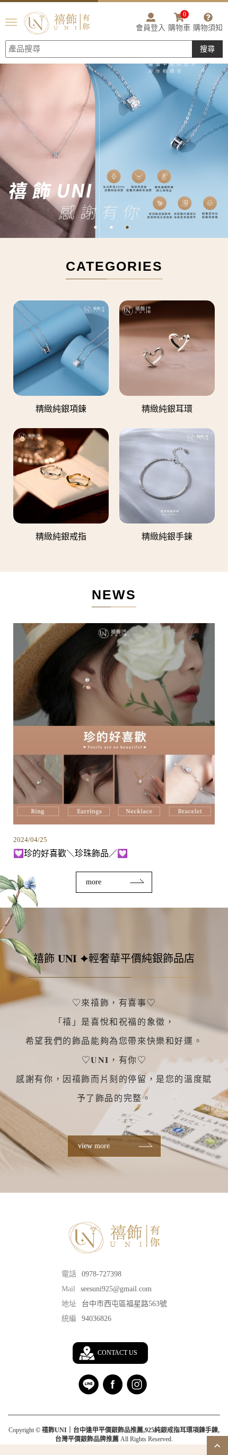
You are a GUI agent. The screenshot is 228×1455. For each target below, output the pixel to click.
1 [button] (103, 227)
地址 (69, 1304)
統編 (69, 1319)
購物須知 (208, 28)
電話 (69, 1274)
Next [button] (222, 139)
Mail (68, 1289)
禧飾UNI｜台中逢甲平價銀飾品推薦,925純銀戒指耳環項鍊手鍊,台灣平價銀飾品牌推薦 (56, 23)
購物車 (179, 22)
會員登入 (150, 28)
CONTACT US (117, 1352)
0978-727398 (101, 1274)
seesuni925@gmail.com (116, 1289)
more (93, 882)
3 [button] (135, 227)
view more (94, 1146)
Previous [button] (5, 139)
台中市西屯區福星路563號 (124, 1304)
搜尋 (207, 49)
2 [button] (119, 227)
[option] (114, 139)
